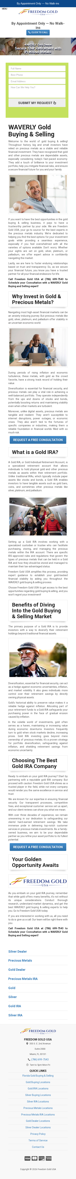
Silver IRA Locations (38, 1101)
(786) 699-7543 (38, 18)
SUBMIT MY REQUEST (35, 102)
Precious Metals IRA (23, 979)
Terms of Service (38, 1140)
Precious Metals (20, 960)
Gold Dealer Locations (38, 1121)
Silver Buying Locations (38, 1095)
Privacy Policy (38, 1134)
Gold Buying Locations (38, 1082)
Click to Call (39, 32)
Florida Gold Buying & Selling (38, 1075)
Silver (12, 997)
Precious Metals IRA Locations (38, 1114)
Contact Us (38, 1147)
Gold (11, 988)
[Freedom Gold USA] (38, 1030)
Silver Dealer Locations (38, 1127)
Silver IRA (15, 1015)
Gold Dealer (16, 969)
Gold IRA (14, 1006)
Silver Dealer (17, 951)
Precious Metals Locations (38, 1108)
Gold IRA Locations (38, 1088)
